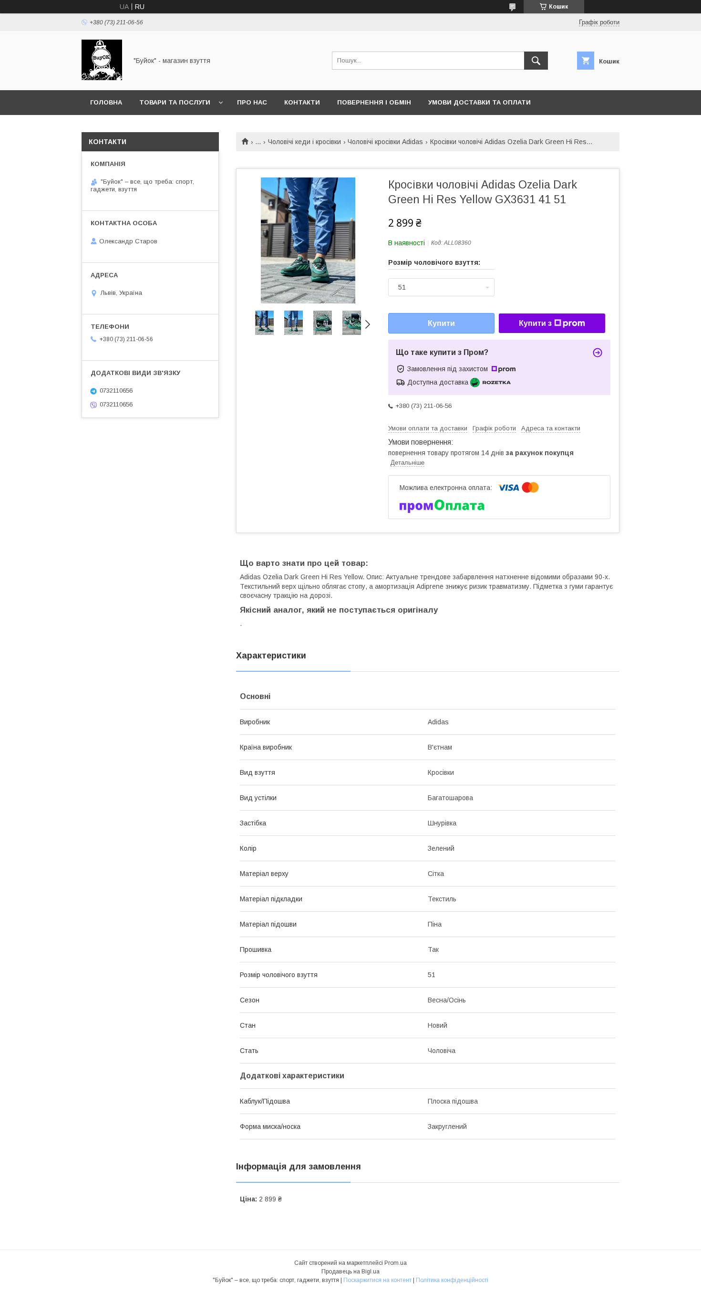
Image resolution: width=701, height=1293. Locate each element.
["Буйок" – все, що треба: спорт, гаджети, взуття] (102, 78)
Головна (106, 102)
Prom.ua (395, 1263)
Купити (441, 323)
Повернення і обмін (374, 102)
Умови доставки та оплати (479, 102)
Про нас (252, 102)
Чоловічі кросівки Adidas (385, 142)
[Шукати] (536, 61)
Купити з (535, 323)
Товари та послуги (174, 102)
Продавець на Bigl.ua (350, 1271)
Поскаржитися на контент (377, 1280)
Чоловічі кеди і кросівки (304, 142)
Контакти (302, 102)
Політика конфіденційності (452, 1280)
